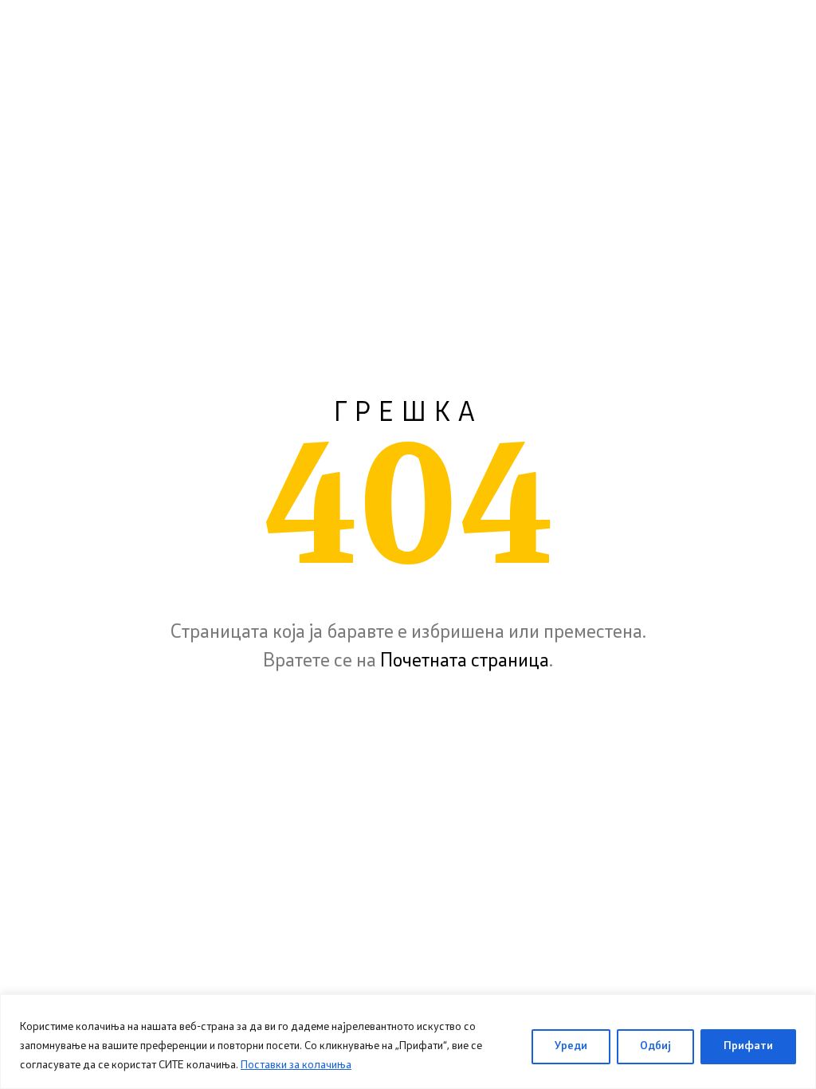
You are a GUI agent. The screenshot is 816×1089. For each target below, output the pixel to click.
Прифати (748, 1046)
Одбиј (655, 1046)
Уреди (571, 1046)
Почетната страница (464, 661)
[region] (408, 1041)
